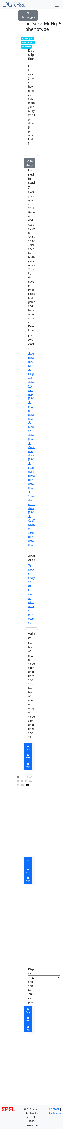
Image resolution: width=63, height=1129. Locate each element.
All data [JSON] (31, 360)
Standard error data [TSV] (31, 504)
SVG (28, 758)
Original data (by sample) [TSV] (31, 386)
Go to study (29, 163)
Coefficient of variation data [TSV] (31, 533)
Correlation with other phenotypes (31, 606)
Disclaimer (54, 1113)
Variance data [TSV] (31, 453)
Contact (54, 1109)
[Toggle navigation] (56, 5)
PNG (28, 767)
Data (28, 749)
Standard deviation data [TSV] (31, 478)
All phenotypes (28, 15)
